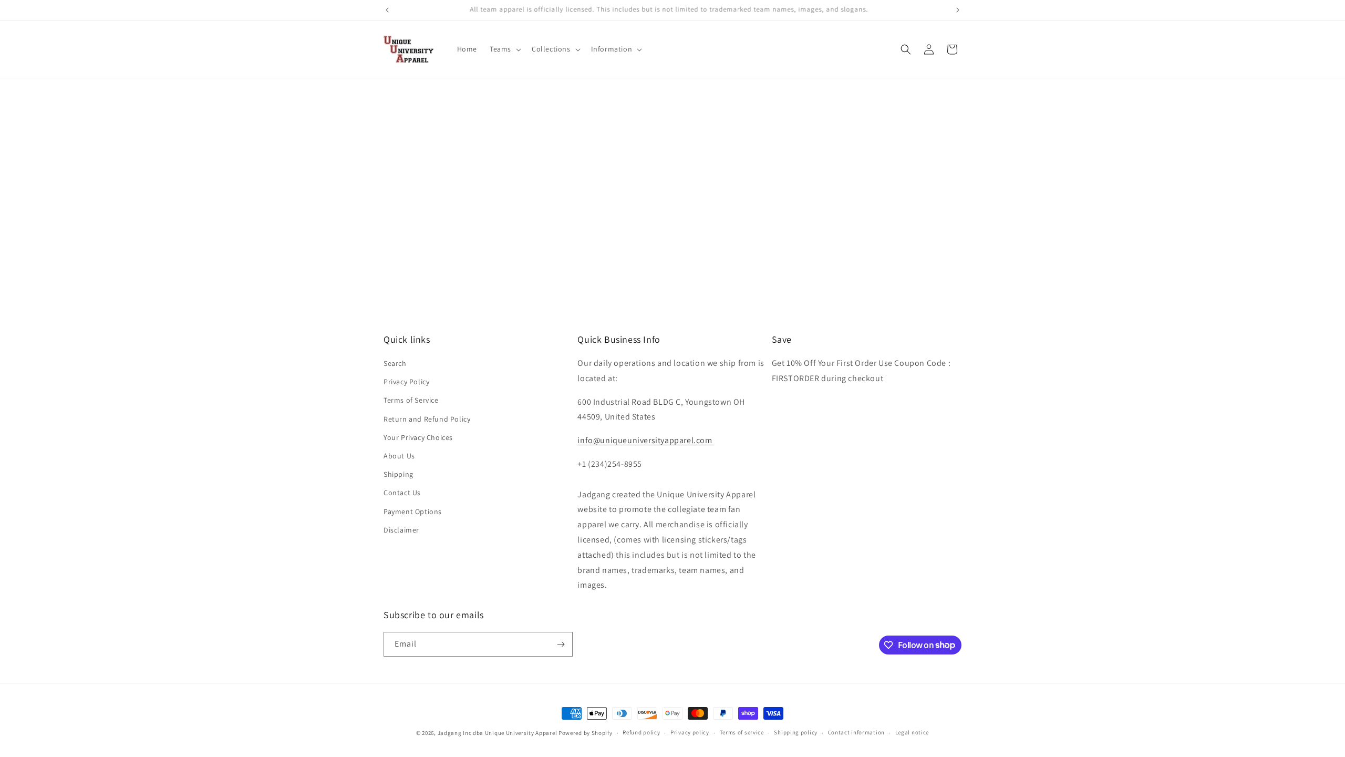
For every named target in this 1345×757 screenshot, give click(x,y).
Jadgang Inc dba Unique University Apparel (497, 732)
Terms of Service (411, 400)
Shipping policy (796, 732)
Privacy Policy (406, 381)
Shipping (398, 474)
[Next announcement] (957, 10)
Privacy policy (689, 732)
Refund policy (641, 732)
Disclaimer (401, 530)
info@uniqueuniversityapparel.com (645, 440)
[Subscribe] (560, 644)
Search (395, 363)
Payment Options (413, 511)
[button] (504, 49)
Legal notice (912, 732)
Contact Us (402, 492)
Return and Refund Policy (427, 419)
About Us (399, 456)
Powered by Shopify (585, 732)
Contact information (856, 732)
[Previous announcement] (387, 10)
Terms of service (742, 732)
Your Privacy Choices (418, 437)
